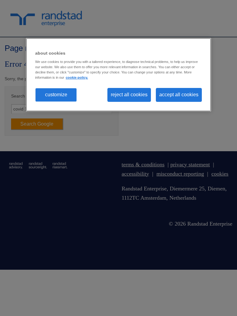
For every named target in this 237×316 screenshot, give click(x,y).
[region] (118, 74)
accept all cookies (178, 94)
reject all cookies (129, 94)
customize (56, 94)
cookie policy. (77, 77)
